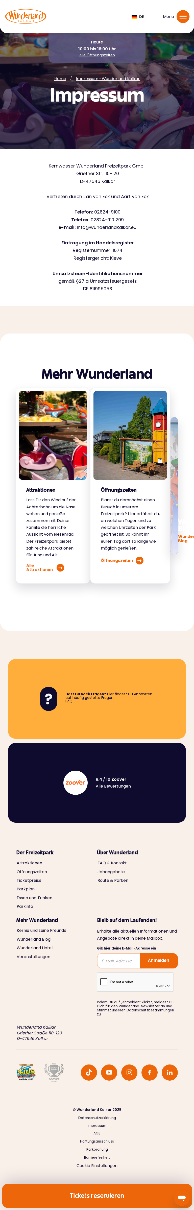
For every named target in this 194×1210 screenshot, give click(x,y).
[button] (138, 16)
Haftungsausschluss (97, 1142)
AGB (97, 1133)
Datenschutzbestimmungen (150, 1010)
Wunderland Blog (34, 939)
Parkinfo (25, 906)
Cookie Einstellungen (97, 1166)
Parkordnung (97, 1150)
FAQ (68, 701)
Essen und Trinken (34, 898)
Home (60, 79)
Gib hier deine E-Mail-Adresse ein (126, 948)
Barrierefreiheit (97, 1158)
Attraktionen (29, 863)
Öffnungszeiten (32, 872)
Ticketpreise (29, 880)
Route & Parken (113, 880)
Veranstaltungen (33, 957)
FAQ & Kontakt (112, 863)
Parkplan (26, 889)
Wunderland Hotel (35, 948)
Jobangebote (111, 872)
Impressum (97, 1126)
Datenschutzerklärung (97, 1118)
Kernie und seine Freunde (41, 930)
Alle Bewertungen (113, 786)
